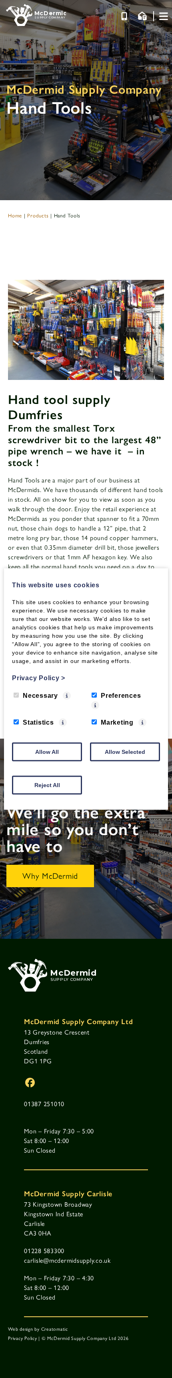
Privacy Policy (22, 1338)
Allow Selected (125, 752)
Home (15, 215)
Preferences (121, 695)
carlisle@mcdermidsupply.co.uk (67, 1260)
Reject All (47, 785)
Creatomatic (54, 1328)
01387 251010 (44, 1103)
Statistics (38, 722)
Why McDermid (50, 875)
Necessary (40, 695)
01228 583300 (44, 1250)
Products (37, 215)
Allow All (47, 752)
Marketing (117, 722)
